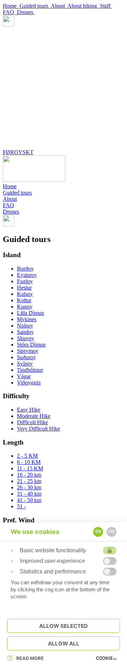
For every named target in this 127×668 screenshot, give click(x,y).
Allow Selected (63, 626)
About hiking (83, 6)
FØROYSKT (18, 152)
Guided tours (35, 6)
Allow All (63, 643)
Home (11, 6)
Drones (26, 12)
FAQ (10, 12)
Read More (30, 658)
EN (98, 531)
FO (111, 531)
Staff (106, 6)
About (59, 6)
